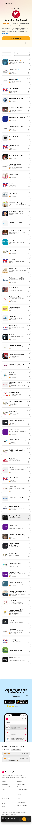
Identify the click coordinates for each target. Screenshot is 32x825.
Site (13, 25)
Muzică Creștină (6, 786)
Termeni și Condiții (22, 805)
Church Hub (20, 792)
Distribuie (7, 749)
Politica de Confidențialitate (21, 801)
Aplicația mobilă (21, 784)
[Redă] (24, 819)
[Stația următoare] (28, 819)
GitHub (3, 803)
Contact (19, 794)
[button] (12, 819)
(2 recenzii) (15, 23)
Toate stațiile (5, 784)
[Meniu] (28, 3)
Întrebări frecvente (22, 789)
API (2, 801)
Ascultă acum (17, 38)
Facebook (19, 25)
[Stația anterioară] (20, 819)
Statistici (19, 786)
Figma (3, 806)
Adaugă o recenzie (23, 23)
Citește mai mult (6, 33)
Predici (3, 789)
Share (27, 43)
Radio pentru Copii (6, 792)
